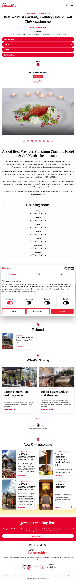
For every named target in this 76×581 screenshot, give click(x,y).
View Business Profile (38, 27)
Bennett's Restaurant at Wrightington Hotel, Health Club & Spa (63, 459)
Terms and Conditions (20, 576)
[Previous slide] (24, 141)
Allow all (62, 311)
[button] (72, 5)
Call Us (6, 44)
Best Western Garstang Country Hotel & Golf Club (24, 340)
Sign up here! (36, 536)
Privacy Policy (10, 576)
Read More (19, 346)
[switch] (28, 302)
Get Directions (9, 55)
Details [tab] (38, 274)
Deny (14, 311)
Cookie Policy (31, 576)
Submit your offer (65, 576)
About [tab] (63, 274)
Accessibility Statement (42, 576)
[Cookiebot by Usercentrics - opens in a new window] (65, 268)
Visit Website (9, 39)
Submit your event (54, 576)
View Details (8, 409)
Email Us (7, 49)
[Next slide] (52, 141)
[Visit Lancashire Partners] (38, 79)
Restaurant (45, 13)
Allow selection (38, 311)
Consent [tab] (13, 274)
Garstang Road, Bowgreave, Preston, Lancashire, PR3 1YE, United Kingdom (38, 34)
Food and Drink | (33, 13)
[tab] (28, 141)
